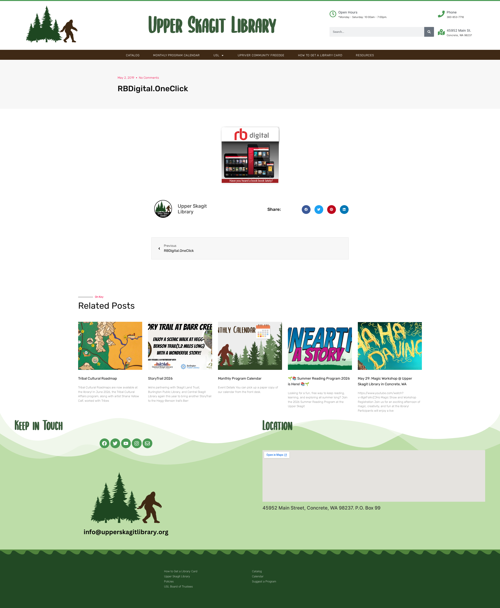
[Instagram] (137, 443)
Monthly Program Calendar (176, 55)
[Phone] (441, 14)
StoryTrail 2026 (160, 378)
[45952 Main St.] (441, 32)
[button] (306, 209)
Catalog (132, 55)
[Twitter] (115, 443)
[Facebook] (104, 443)
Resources (365, 55)
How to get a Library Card (320, 55)
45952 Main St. (459, 30)
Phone (452, 12)
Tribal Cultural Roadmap (98, 378)
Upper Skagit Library (212, 25)
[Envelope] (147, 443)
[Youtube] (126, 443)
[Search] (429, 32)
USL (216, 55)
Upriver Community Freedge (261, 55)
